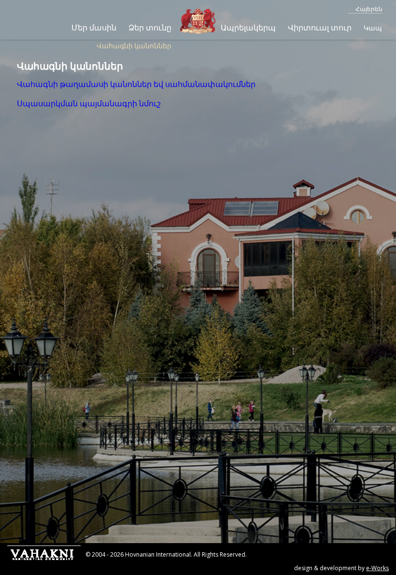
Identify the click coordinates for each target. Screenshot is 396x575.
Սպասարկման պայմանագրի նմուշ (89, 104)
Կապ (373, 27)
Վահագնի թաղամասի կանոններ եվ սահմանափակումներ (136, 84)
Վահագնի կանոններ (134, 45)
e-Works (377, 568)
